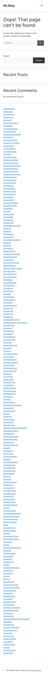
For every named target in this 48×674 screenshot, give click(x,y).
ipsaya (6, 545)
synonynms (8, 454)
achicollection (9, 337)
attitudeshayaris (10, 431)
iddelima (7, 228)
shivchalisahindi (10, 129)
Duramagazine (9, 371)
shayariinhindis (10, 630)
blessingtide (8, 473)
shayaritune (8, 442)
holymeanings (9, 465)
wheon (6, 565)
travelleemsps (9, 590)
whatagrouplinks (10, 160)
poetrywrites (9, 114)
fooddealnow (9, 596)
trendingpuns (9, 499)
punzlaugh (8, 302)
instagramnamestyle (12, 405)
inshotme (7, 154)
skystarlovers (9, 285)
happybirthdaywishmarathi (15, 428)
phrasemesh (8, 200)
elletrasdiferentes (11, 539)
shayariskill (8, 311)
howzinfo (7, 348)
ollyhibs (6, 533)
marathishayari (10, 359)
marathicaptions (10, 462)
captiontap (8, 308)
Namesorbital (9, 650)
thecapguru (8, 220)
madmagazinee (10, 345)
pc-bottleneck (9, 511)
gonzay (6, 508)
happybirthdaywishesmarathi (16, 619)
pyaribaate (8, 317)
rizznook (7, 351)
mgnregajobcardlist (12, 226)
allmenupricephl (10, 439)
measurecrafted (10, 203)
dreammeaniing (10, 505)
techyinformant (10, 274)
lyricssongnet (9, 340)
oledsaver (7, 328)
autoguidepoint (10, 305)
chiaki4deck (8, 496)
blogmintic (8, 573)
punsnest (7, 120)
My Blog (8, 5)
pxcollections (9, 605)
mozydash (8, 599)
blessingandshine (11, 263)
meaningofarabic (10, 436)
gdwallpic (7, 622)
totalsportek (8, 214)
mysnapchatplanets (12, 513)
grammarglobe (9, 180)
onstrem (7, 211)
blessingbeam (9, 194)
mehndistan (8, 385)
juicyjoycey (8, 377)
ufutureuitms (9, 488)
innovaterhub (9, 528)
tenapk (6, 414)
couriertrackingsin (11, 627)
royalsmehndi (9, 149)
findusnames (9, 365)
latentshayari (9, 425)
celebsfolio (8, 653)
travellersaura (9, 493)
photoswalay (9, 419)
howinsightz (8, 357)
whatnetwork (9, 109)
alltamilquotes (9, 388)
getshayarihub (9, 191)
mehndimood (9, 402)
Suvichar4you (9, 382)
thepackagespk (10, 257)
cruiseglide (8, 217)
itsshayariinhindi (10, 163)
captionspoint (9, 411)
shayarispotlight (10, 354)
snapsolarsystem (11, 536)
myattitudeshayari (11, 320)
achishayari (8, 422)
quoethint (7, 559)
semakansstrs (9, 502)
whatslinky (8, 208)
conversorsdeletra (11, 516)
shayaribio (8, 633)
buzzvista (7, 542)
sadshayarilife (9, 639)
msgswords (8, 223)
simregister (8, 642)
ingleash (7, 459)
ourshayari (8, 314)
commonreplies (10, 456)
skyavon (7, 294)
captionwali (8, 616)
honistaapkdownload (12, 268)
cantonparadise (10, 140)
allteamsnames (10, 522)
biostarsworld (9, 131)
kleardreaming (9, 491)
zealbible (7, 550)
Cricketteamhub (10, 519)
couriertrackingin (10, 585)
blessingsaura (9, 265)
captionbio (8, 112)
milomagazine (9, 553)
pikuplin (6, 448)
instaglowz (8, 288)
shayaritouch (9, 325)
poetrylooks (8, 379)
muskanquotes (10, 157)
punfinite (7, 231)
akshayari (7, 342)
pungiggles (8, 593)
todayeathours (9, 602)
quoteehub (8, 117)
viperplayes (8, 556)
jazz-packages (9, 277)
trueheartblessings (11, 254)
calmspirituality (10, 151)
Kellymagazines (10, 368)
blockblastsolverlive (12, 134)
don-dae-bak (9, 271)
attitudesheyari (10, 482)
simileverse (8, 485)
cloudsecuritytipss (11, 568)
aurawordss (8, 260)
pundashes (8, 197)
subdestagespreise (12, 166)
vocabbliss (8, 126)
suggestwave (9, 251)
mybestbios (8, 331)
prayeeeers (8, 291)
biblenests (8, 280)
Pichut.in (7, 476)
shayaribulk (8, 186)
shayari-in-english (11, 143)
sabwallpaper (9, 188)
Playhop (6, 399)
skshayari (7, 416)
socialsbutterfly (10, 206)
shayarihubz (8, 297)
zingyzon (7, 479)
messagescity (9, 468)
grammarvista (9, 183)
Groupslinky (8, 408)
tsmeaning (8, 451)
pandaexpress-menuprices (15, 322)
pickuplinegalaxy (10, 123)
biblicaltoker (8, 434)
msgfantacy (8, 562)
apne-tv (6, 579)
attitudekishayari (10, 610)
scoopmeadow (10, 283)
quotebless (8, 570)
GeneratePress (35, 670)
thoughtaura (8, 582)
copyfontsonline (10, 362)
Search (6, 56)
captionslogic (9, 644)
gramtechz (8, 397)
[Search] (40, 43)
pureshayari (8, 146)
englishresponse (10, 445)
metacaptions (9, 300)
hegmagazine (9, 394)
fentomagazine (10, 177)
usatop (6, 576)
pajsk (5, 525)
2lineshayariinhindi (11, 607)
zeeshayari (8, 334)
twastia (6, 647)
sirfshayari (8, 613)
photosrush (8, 137)
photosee (7, 374)
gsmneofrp (8, 248)
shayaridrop (8, 625)
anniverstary (8, 636)
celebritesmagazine (12, 548)
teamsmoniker (9, 530)
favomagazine (9, 391)
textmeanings (9, 471)
